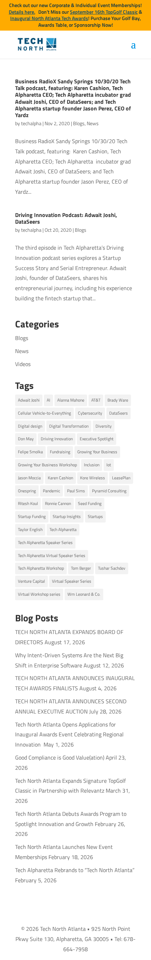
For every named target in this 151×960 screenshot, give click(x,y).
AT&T (95, 400)
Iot (108, 464)
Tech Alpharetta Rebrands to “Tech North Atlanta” (74, 870)
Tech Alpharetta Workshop (41, 568)
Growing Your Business (97, 451)
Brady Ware (117, 400)
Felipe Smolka (30, 451)
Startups (95, 516)
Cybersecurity (90, 413)
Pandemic (51, 490)
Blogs (79, 123)
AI (48, 400)
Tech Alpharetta (63, 529)
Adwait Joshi (29, 400)
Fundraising (60, 451)
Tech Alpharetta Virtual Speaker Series (51, 555)
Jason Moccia (29, 477)
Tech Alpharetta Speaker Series (45, 542)
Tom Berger (81, 568)
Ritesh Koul (28, 503)
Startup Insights (67, 516)
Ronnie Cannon (58, 503)
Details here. (22, 12)
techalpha (31, 123)
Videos (23, 364)
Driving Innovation (57, 438)
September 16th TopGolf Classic (104, 12)
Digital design (30, 426)
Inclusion (91, 464)
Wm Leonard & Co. (83, 594)
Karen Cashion (60, 477)
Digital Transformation (68, 426)
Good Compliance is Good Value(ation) (59, 757)
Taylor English (30, 529)
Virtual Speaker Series (71, 581)
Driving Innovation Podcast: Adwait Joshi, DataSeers (66, 218)
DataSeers (118, 413)
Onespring (27, 490)
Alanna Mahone (70, 400)
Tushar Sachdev (111, 568)
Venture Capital (31, 581)
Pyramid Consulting (109, 490)
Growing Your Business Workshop (47, 464)
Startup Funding (32, 516)
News (93, 123)
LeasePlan (121, 477)
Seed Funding (89, 503)
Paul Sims (76, 490)
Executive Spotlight (96, 438)
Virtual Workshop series (39, 594)
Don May (26, 438)
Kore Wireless (92, 477)
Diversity (104, 426)
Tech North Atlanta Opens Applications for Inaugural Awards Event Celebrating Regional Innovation (69, 734)
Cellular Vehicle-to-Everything (44, 413)
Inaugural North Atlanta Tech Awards (49, 18)
